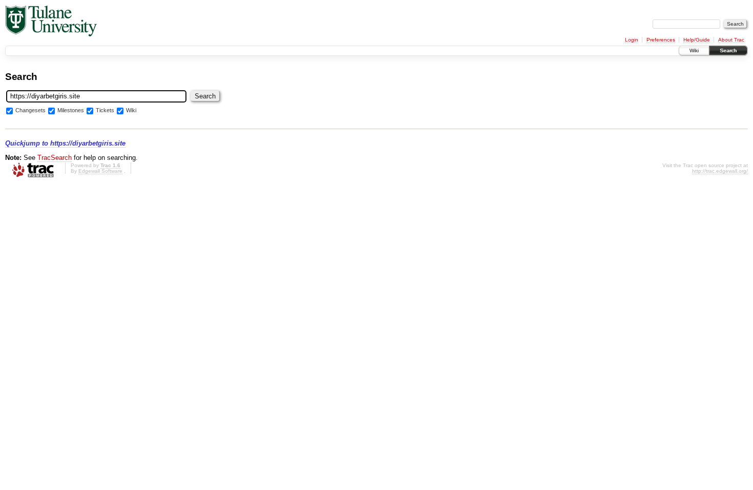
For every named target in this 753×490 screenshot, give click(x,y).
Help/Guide (696, 40)
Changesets (30, 111)
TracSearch (54, 157)
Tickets (105, 111)
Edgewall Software (100, 171)
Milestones (70, 111)
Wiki (694, 50)
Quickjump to (65, 143)
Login (631, 40)
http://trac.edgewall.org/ (720, 171)
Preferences (660, 40)
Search (728, 50)
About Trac (731, 40)
